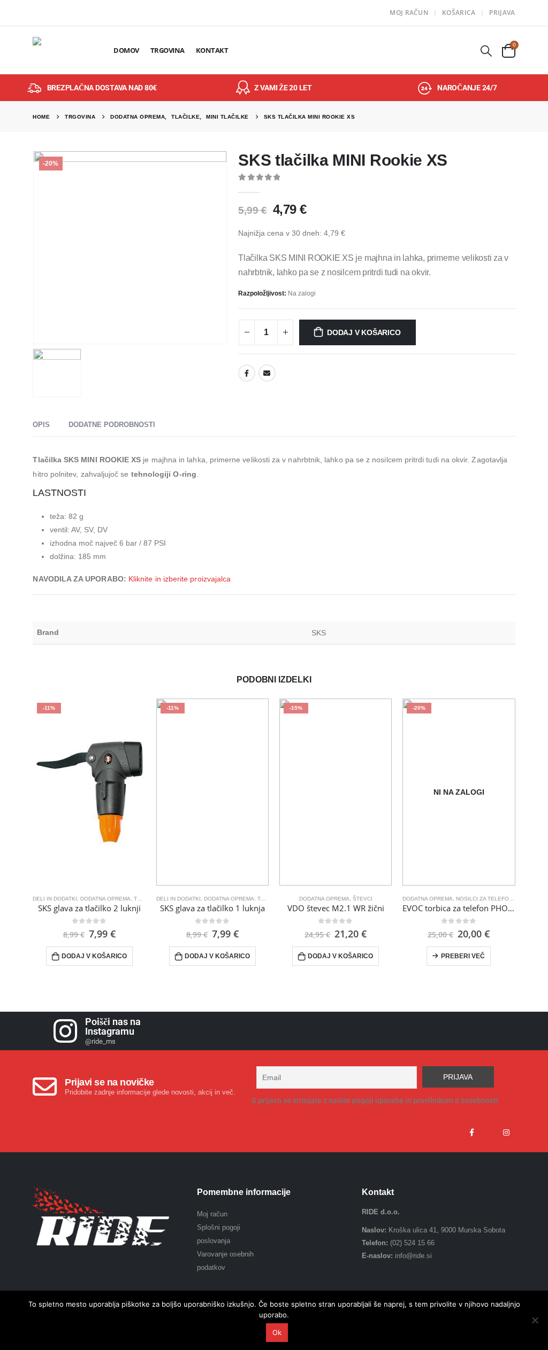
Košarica (458, 12)
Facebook (246, 373)
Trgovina (167, 50)
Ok (276, 1332)
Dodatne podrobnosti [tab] (111, 425)
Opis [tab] (41, 425)
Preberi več (463, 956)
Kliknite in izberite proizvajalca (179, 579)
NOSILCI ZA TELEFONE (486, 899)
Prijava (502, 12)
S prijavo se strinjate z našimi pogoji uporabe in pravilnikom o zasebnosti (375, 1100)
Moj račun (409, 12)
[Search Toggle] (486, 50)
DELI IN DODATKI (55, 899)
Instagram (506, 1132)
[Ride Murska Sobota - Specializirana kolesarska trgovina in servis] (62, 50)
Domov (126, 50)
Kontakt (212, 50)
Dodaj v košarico (364, 332)
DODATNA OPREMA (105, 899)
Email (267, 373)
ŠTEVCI (362, 899)
